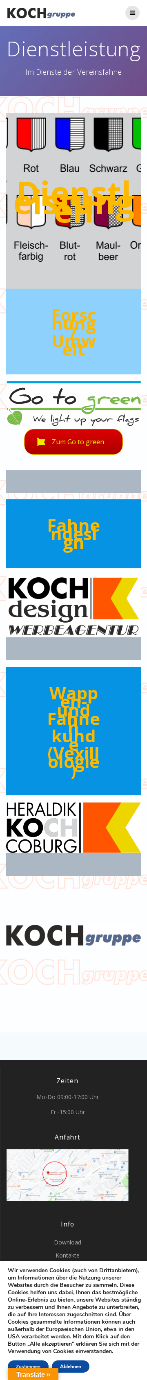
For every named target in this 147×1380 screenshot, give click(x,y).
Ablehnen (70, 1366)
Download (67, 1242)
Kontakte (68, 1255)
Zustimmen (28, 1366)
